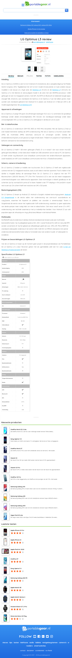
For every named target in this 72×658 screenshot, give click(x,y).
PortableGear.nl (39, 42)
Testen (39, 76)
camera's (62, 642)
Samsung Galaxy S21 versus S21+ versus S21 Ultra (36, 25)
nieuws (5, 642)
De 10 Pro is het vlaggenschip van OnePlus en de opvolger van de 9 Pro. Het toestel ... (34, 478)
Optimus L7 (56, 90)
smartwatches (40, 646)
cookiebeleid (39, 650)
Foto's (47, 76)
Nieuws (20, 76)
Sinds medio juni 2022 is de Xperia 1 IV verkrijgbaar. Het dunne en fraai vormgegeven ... (35, 440)
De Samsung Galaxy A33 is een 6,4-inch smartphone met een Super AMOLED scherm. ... (35, 497)
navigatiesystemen (50, 642)
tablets (38, 642)
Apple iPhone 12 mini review (36, 29)
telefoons (49, 42)
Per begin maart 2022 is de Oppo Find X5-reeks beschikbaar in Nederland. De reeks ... (34, 516)
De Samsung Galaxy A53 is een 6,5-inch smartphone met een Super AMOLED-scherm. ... (35, 507)
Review (11, 76)
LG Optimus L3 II (26, 105)
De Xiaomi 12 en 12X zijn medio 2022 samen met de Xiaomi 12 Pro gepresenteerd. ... (34, 459)
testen (16, 642)
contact (23, 650)
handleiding (59, 76)
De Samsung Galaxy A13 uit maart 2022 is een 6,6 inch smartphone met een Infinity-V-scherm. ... (37, 487)
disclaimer (30, 650)
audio (31, 642)
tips (10, 642)
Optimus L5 (36, 90)
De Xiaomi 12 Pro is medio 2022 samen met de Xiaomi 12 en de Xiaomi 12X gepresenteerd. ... (36, 468)
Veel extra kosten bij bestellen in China (36, 33)
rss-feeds (48, 650)
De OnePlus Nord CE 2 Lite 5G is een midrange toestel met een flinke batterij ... (32, 430)
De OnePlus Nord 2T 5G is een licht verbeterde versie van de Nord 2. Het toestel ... (33, 449)
